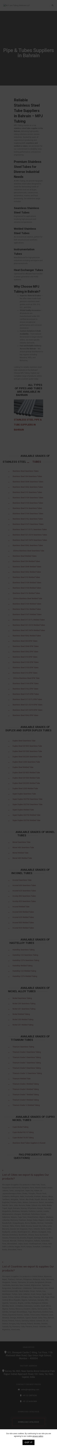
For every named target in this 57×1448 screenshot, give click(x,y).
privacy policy (37, 1436)
